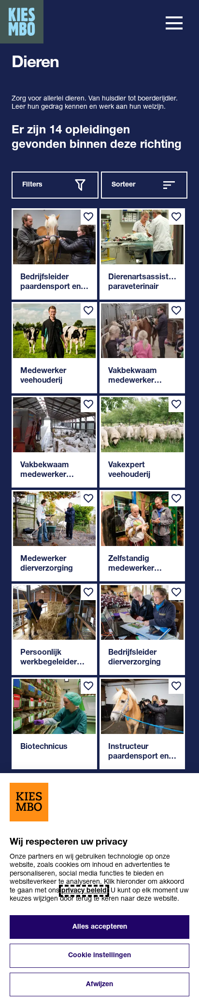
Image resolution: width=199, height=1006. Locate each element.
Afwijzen (99, 984)
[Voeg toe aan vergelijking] (88, 217)
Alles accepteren (99, 927)
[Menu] (174, 23)
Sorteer (123, 184)
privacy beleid (84, 890)
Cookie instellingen (99, 955)
